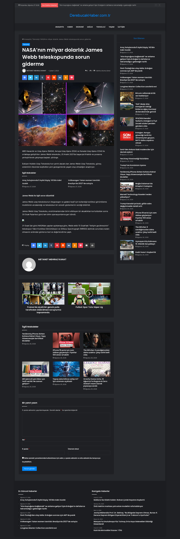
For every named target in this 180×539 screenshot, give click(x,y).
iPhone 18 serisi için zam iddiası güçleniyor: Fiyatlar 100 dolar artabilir (65, 352)
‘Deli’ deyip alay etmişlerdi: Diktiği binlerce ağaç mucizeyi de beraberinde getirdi (145, 108)
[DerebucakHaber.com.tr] (90, 15)
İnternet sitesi (73, 449)
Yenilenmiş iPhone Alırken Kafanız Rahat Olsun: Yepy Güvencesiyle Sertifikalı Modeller (34, 337)
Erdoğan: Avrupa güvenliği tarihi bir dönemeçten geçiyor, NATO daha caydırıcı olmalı (145, 137)
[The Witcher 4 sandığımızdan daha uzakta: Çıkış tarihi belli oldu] (96, 340)
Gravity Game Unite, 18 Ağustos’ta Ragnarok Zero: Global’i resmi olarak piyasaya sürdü (95, 382)
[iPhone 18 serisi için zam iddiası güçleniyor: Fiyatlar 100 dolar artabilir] (66, 340)
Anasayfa (59, 27)
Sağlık (90, 27)
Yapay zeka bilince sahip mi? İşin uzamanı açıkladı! (65, 380)
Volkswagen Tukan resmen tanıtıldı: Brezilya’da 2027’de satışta (136, 78)
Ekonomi (80, 27)
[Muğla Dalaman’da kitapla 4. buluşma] (127, 187)
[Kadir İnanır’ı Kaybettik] (127, 255)
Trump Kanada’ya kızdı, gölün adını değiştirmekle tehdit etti (136, 204)
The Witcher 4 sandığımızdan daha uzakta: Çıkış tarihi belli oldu (96, 352)
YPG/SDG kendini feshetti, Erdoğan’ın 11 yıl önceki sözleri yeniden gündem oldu (146, 122)
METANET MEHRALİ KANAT (36, 71)
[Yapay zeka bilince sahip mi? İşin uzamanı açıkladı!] (66, 369)
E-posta (26, 449)
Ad (24, 440)
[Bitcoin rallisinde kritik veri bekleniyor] (127, 96)
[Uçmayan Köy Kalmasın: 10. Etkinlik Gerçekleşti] (127, 244)
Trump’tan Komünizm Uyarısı (133, 165)
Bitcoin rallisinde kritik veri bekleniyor (145, 94)
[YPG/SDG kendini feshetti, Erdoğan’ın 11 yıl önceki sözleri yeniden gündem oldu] (127, 121)
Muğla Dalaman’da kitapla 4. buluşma (144, 184)
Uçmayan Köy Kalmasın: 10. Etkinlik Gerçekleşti (146, 242)
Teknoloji (100, 27)
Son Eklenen (139, 38)
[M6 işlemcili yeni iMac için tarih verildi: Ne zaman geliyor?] (35, 369)
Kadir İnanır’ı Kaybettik (145, 252)
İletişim (121, 27)
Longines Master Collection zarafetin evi (138, 86)
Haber (70, 27)
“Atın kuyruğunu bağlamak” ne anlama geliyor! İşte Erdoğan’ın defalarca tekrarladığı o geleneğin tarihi (137, 59)
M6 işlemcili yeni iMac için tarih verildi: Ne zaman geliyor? (33, 381)
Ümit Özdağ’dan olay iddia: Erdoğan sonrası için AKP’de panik (136, 69)
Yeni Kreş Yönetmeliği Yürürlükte (134, 158)
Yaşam (111, 27)
